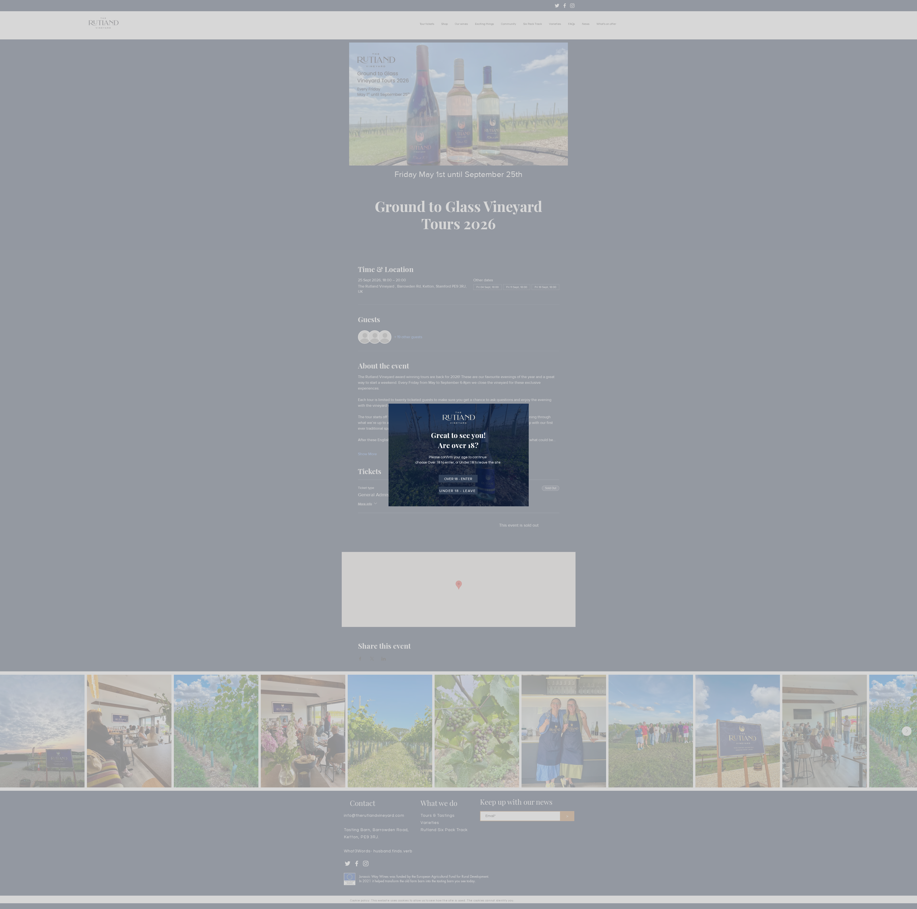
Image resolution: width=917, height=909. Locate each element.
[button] (458, 478)
